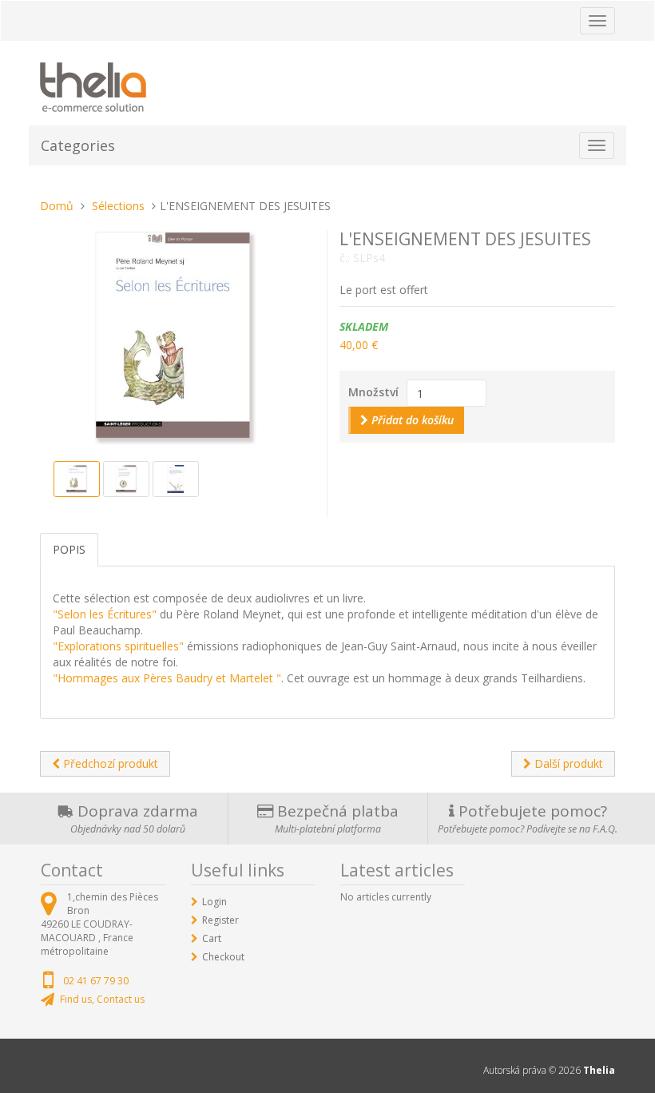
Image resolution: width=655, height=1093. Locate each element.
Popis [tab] (69, 549)
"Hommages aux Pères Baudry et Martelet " (167, 678)
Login (214, 901)
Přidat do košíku (411, 419)
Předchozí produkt (109, 763)
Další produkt (567, 763)
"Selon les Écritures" (105, 614)
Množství (373, 391)
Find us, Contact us (102, 999)
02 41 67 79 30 (96, 981)
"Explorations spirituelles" (120, 646)
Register (220, 920)
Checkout (223, 957)
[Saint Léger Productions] (93, 84)
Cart (211, 938)
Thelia (599, 1070)
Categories (78, 145)
